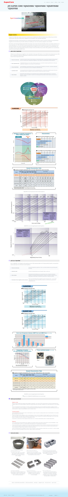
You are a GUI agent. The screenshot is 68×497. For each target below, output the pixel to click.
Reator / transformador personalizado (18, 482)
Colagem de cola (41, 482)
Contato (62, 2)
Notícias (56, 2)
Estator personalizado (29, 482)
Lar (45, 2)
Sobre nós (48, 2)
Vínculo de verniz (48, 482)
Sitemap (12, 495)
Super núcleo (54, 482)
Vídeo (59, 2)
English (56, 495)
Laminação (35, 482)
